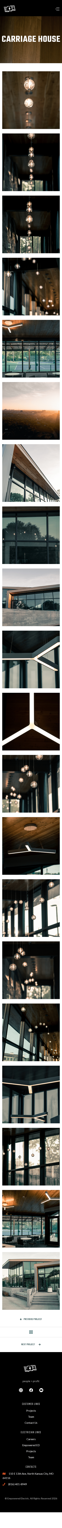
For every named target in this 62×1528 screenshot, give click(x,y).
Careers (31, 1439)
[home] (10, 8)
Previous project (31, 1319)
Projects (31, 1410)
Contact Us (31, 1422)
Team (31, 1416)
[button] (49, 9)
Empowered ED (31, 1445)
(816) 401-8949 (17, 1484)
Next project (31, 1345)
